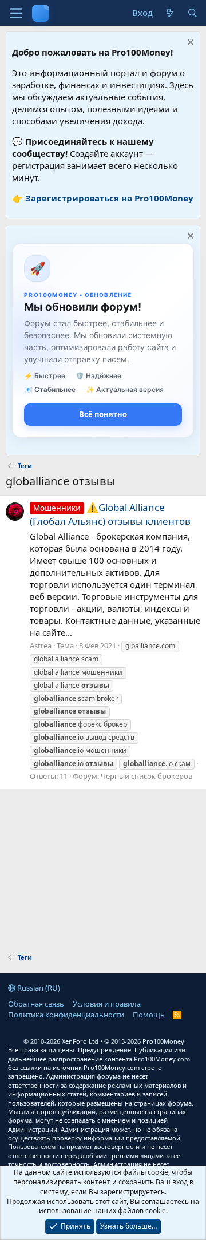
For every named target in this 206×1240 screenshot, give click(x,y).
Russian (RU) (37, 988)
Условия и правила (107, 1004)
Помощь (149, 1014)
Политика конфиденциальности (66, 1014)
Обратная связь (36, 1004)
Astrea (41, 645)
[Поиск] (192, 12)
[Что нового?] (170, 12)
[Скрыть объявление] (189, 44)
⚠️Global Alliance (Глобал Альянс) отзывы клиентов (110, 514)
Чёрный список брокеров (146, 776)
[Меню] (15, 13)
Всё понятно (103, 414)
